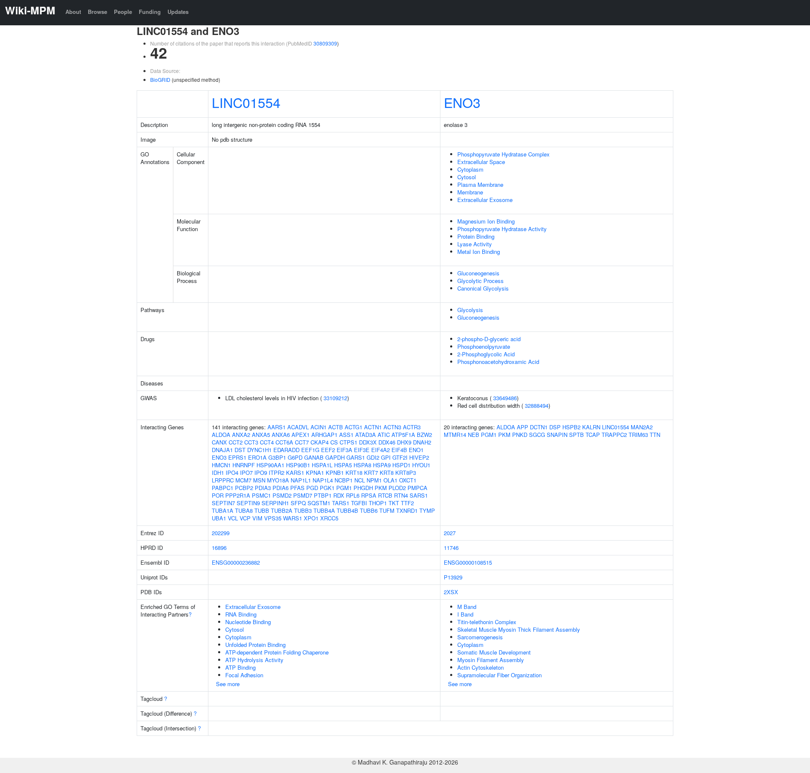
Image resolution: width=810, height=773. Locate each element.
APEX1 (301, 435)
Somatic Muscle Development (494, 652)
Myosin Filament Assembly (490, 660)
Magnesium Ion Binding (486, 221)
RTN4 (401, 495)
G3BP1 (277, 457)
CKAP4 (319, 442)
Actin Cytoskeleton (480, 667)
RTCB (385, 495)
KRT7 (371, 473)
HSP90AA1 (270, 465)
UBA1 (219, 518)
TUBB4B (347, 510)
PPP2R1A (237, 495)
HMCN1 (221, 465)
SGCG (537, 435)
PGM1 (344, 488)
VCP (245, 518)
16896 (219, 548)
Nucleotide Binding (248, 622)
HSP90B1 (298, 465)
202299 (221, 533)
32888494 (536, 405)
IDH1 (218, 473)
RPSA (368, 495)
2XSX (451, 592)
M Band (466, 607)
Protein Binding (475, 236)
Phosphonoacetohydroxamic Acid (498, 362)
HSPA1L (322, 465)
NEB (473, 435)
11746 (451, 548)
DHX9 (404, 442)
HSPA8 (362, 465)
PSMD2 (282, 495)
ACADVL (298, 427)
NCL (359, 480)
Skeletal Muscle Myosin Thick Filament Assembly (518, 629)
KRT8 (387, 473)
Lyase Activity (474, 244)
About (73, 12)
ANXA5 (261, 435)
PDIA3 (263, 488)
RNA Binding (240, 614)
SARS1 (419, 495)
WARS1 (292, 518)
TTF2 (407, 503)
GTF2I (400, 457)
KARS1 (295, 473)
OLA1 (390, 480)
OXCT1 (407, 480)
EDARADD (286, 450)
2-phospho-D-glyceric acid (489, 339)
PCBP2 (244, 488)
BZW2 (424, 435)
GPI (386, 457)
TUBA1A (222, 510)
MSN (259, 480)
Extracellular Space (481, 162)
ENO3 (462, 102)
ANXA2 (241, 435)
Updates (178, 12)
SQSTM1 (319, 503)
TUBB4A (324, 510)
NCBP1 (344, 480)
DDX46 (386, 442)
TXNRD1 (407, 510)
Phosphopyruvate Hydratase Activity (502, 229)
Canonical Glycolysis (483, 288)
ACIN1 (318, 427)
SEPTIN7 (223, 503)
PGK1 (327, 488)
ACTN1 (373, 427)
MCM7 (243, 480)
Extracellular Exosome (485, 200)
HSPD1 (401, 465)
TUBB (261, 510)
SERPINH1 (275, 503)
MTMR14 (455, 435)
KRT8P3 (405, 473)
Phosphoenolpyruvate (483, 346)
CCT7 (302, 442)
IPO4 (232, 473)
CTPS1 (348, 442)
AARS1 (276, 427)
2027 (450, 533)
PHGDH (363, 488)
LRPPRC (223, 480)
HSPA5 (343, 465)
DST (240, 450)
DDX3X (368, 442)
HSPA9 (382, 465)
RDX (338, 495)
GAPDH (335, 457)
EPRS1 (237, 457)
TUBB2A (281, 510)
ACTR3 (412, 427)
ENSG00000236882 (236, 562)
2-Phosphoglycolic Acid (486, 354)
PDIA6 (281, 488)
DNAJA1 (222, 450)
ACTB (335, 427)
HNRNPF (243, 465)
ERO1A (257, 457)
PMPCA (417, 488)
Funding (150, 12)
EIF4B (399, 450)
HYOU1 (421, 465)
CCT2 (236, 442)
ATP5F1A (403, 435)
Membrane (470, 192)
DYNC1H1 (259, 450)
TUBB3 (303, 510)
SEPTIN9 (248, 503)
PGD (312, 488)
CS (334, 442)
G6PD (295, 457)
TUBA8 (244, 510)
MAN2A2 (642, 427)
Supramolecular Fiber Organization (499, 675)
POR (218, 495)
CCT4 (267, 442)
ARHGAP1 (324, 435)
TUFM (386, 510)
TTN (655, 435)
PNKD (519, 435)
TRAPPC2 (614, 435)
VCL (233, 518)
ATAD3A (365, 435)
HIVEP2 (419, 457)
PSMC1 (261, 495)
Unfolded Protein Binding (255, 645)
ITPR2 (276, 473)
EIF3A (344, 450)
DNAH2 (422, 442)
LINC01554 (246, 102)
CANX (219, 442)
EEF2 (328, 450)
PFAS (297, 488)
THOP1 (378, 503)
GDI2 (373, 457)
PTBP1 (323, 495)
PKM (381, 488)
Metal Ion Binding (478, 252)
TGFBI (359, 503)
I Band (465, 614)
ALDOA (221, 435)
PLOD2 (397, 488)
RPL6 (352, 495)
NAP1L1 (301, 480)
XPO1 (311, 518)
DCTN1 (539, 427)
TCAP (593, 435)
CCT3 (251, 442)
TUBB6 (369, 510)
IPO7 (246, 473)
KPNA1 (315, 473)
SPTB (576, 435)
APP (522, 427)
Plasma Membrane (480, 184)
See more (228, 684)
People (123, 12)
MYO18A (278, 480)
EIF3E (362, 450)
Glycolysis (470, 310)
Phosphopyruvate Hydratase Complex (503, 154)
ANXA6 (281, 435)
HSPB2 (571, 427)
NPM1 (374, 480)
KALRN (591, 427)
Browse (97, 12)
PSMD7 (302, 495)
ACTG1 (353, 427)
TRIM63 (638, 435)
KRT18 (354, 473)
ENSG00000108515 (468, 562)
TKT (394, 503)
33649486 (505, 398)
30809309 (325, 43)
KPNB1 (335, 473)
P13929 (453, 577)
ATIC (384, 435)
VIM (257, 518)
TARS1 (340, 503)
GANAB (314, 457)
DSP (555, 427)
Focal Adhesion (244, 675)
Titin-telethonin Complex (486, 622)
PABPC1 (222, 488)
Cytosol (466, 177)
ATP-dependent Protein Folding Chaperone (277, 652)
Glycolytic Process (480, 281)
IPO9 (260, 473)
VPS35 (272, 518)
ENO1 (416, 450)
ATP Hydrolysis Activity (254, 660)
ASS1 (346, 435)
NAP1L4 (323, 480)
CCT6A (284, 442)
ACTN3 (392, 427)
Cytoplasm (470, 169)
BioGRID (160, 79)
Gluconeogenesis (478, 273)
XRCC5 (329, 518)
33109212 (335, 398)
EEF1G (310, 450)
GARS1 (355, 457)
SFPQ (298, 503)
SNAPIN (557, 435)
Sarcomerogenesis (480, 637)
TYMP (427, 510)
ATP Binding (240, 667)
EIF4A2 (380, 450)
